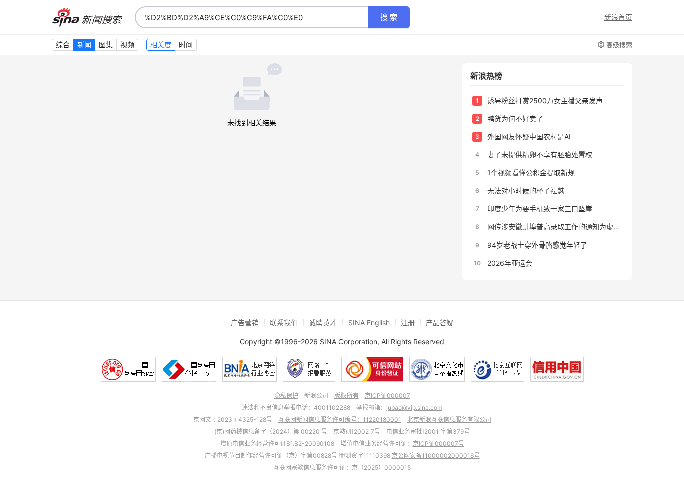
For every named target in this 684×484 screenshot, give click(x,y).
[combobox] (251, 17)
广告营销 (245, 322)
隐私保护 (286, 395)
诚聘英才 (323, 322)
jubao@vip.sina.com (414, 407)
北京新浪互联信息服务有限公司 (449, 419)
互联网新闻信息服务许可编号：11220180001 (339, 419)
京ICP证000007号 (438, 443)
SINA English (369, 322)
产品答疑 (440, 322)
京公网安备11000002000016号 (436, 455)
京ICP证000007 (387, 395)
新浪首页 (618, 17)
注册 (408, 322)
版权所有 (346, 395)
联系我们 (284, 322)
